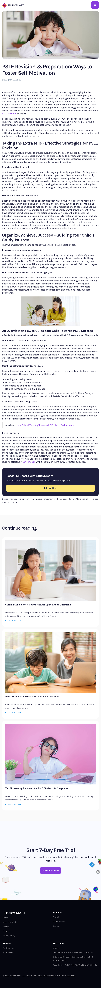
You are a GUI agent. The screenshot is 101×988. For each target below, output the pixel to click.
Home (5, 917)
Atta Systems (68, 976)
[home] (13, 5)
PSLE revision (9, 113)
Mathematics (59, 921)
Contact (6, 931)
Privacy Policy (9, 935)
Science (56, 926)
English (56, 917)
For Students (8, 948)
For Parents (8, 952)
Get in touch (29, 461)
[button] (95, 5)
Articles (56, 948)
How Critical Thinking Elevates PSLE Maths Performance (45, 425)
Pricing (6, 926)
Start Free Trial (9, 922)
